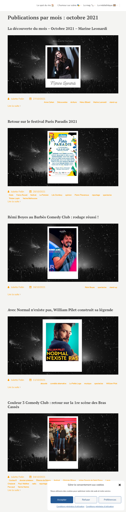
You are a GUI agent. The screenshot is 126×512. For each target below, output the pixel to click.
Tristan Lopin (14, 198)
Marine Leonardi (99, 102)
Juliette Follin (17, 98)
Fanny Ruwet (21, 195)
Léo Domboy (57, 195)
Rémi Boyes (90, 287)
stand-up (113, 102)
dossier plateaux (26, 480)
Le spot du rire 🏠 (45, 5)
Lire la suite (14, 105)
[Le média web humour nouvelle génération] (11, 6)
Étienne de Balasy (43, 480)
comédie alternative (58, 383)
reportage (96, 195)
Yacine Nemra (23, 487)
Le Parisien (44, 195)
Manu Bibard (85, 102)
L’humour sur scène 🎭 (69, 5)
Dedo (11, 195)
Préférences (110, 499)
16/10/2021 (39, 287)
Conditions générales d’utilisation (70, 506)
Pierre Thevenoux (82, 195)
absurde (44, 383)
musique (87, 383)
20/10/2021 (39, 191)
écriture (74, 102)
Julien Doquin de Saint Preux (90, 480)
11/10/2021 (39, 379)
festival (33, 195)
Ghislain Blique (69, 480)
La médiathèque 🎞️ (106, 5)
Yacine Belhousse (30, 198)
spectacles (107, 195)
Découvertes (62, 102)
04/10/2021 (39, 476)
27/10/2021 (39, 98)
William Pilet (111, 383)
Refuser (86, 499)
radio (34, 483)
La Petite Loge (75, 383)
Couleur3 (13, 480)
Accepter (61, 499)
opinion (68, 195)
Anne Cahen (49, 102)
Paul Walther (23, 483)
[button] (119, 484)
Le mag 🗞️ (88, 5)
